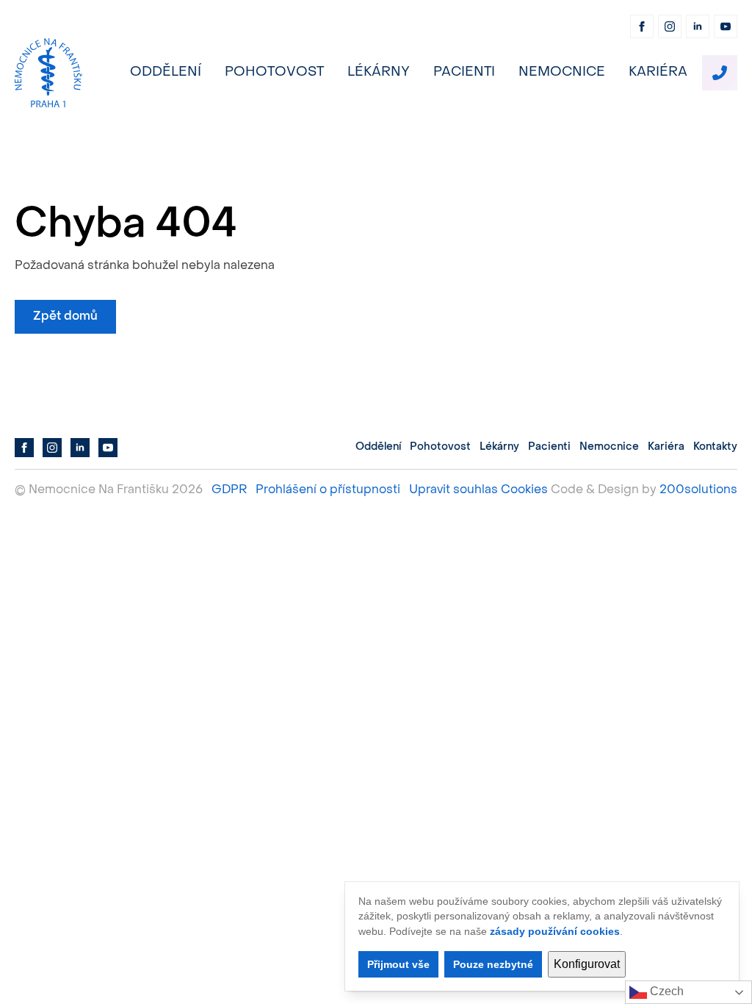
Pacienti (464, 72)
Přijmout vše (398, 964)
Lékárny (378, 72)
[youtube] (725, 26)
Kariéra (658, 72)
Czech (665, 991)
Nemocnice (561, 72)
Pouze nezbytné (493, 964)
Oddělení (165, 72)
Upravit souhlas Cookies (478, 490)
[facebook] (642, 26)
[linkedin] (697, 26)
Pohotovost (274, 72)
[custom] (719, 72)
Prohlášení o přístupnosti (328, 490)
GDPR (229, 490)
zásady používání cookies (555, 931)
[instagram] (670, 26)
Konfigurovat (587, 964)
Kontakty (715, 447)
